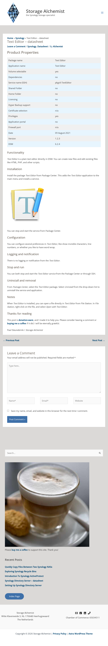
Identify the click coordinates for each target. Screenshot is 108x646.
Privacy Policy (59, 633)
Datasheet (42, 46)
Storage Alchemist (45, 11)
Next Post (98, 340)
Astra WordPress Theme (81, 633)
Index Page (14, 596)
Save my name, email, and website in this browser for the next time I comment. (49, 410)
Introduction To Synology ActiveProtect (24, 576)
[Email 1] (76, 613)
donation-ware (26, 320)
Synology (31, 46)
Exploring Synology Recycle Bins (20, 571)
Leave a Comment (16, 46)
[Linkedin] (85, 613)
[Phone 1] (89, 613)
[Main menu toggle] (102, 13)
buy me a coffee (20, 549)
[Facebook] (80, 613)
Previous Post (11, 340)
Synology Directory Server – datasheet (24, 580)
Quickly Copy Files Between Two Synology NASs (28, 566)
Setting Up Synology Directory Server (23, 585)
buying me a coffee (16, 323)
